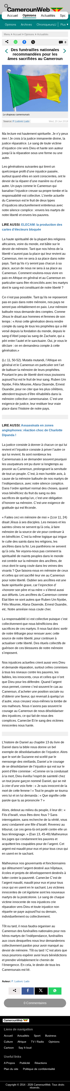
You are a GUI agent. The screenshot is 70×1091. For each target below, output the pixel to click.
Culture (8, 1041)
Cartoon (9, 1047)
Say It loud (25, 1047)
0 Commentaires (35, 1003)
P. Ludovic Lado (21, 121)
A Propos (9, 1062)
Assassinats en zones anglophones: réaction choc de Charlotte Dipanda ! (32, 430)
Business (50, 1035)
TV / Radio (37, 1041)
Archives (26, 24)
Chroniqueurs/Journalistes (53, 24)
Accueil (12, 15)
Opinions (29, 15)
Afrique (22, 1041)
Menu (7, 34)
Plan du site (11, 1068)
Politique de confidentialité (39, 1068)
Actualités (48, 15)
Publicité (25, 1062)
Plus (63, 24)
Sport (64, 15)
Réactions (41, 1062)
